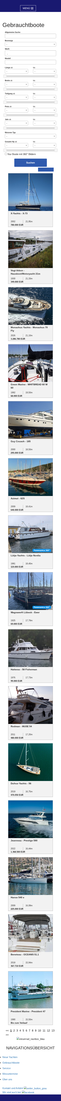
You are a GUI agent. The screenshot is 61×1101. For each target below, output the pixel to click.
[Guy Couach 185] (30, 419)
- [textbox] (6, 44)
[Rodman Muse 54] (30, 704)
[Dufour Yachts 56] (30, 762)
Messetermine (10, 1073)
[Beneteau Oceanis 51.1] (30, 933)
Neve (15, 1097)
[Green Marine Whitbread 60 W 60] (30, 363)
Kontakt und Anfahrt (13, 1088)
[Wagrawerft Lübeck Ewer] (30, 591)
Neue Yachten (9, 1057)
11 (44, 1030)
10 (39, 1030)
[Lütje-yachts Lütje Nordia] (30, 534)
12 (48, 1030)
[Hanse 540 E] (30, 876)
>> (7, 1034)
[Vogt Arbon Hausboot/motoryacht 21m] (30, 249)
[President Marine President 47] (30, 989)
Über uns (7, 1079)
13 (53, 1030)
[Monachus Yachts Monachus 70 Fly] (30, 305)
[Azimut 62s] (30, 477)
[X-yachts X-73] (30, 192)
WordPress (43, 1097)
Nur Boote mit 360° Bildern (21, 154)
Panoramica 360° (42, 550)
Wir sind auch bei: (12, 1092)
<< (7, 1030)
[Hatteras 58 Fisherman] (30, 648)
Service (6, 1068)
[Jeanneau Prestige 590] (30, 819)
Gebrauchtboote (11, 1062)
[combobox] (30, 44)
